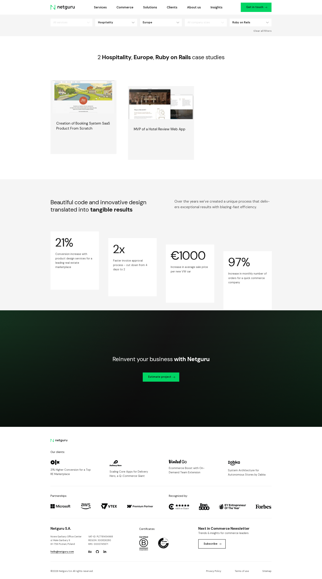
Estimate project (159, 377)
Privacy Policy (213, 571)
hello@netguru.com (62, 551)
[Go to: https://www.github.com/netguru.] (97, 551)
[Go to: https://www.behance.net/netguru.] (90, 551)
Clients (172, 7)
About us (194, 7)
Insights (216, 7)
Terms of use (242, 571)
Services (100, 7)
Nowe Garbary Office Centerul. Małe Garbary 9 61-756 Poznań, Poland (66, 540)
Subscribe (210, 544)
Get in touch (254, 7)
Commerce (124, 7)
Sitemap (267, 571)
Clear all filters (262, 31)
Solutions (150, 7)
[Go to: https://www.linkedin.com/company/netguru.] (104, 551)
